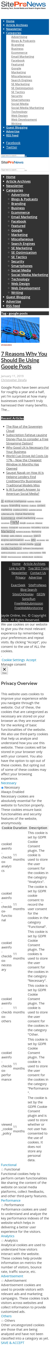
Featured (17, 64)
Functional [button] (9, 1165)
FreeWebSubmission (28, 603)
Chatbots (32, 505)
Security (17, 96)
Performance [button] (11, 1200)
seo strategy (41, 540)
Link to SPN (17, 568)
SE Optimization (22, 88)
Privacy (21, 577)
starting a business (8, 552)
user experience (22, 553)
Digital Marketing (25, 513)
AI (2, 501)
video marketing (35, 553)
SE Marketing (20, 84)
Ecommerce (19, 53)
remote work (28, 536)
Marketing (18, 72)
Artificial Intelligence (15, 501)
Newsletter (14, 29)
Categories (13, 33)
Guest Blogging (17, 127)
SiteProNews (37, 585)
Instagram (13, 527)
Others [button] (6, 1316)
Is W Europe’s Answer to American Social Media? (23, 491)
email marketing (25, 518)
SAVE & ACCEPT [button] (12, 1343)
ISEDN (41, 594)
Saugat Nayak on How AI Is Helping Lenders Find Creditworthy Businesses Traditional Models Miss (25, 478)
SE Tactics (18, 92)
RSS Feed (12, 135)
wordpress (38, 557)
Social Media (20, 104)
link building (36, 527)
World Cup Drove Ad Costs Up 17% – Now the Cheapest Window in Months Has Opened (27, 462)
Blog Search (28, 589)
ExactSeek (18, 585)
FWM (14, 522)
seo (33, 539)
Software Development (33, 548)
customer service (35, 510)
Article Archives (17, 25)
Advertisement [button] (12, 1276)
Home (10, 21)
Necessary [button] (8, 783)
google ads (30, 523)
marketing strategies (23, 532)
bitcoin (38, 501)
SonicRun (28, 599)
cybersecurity (7, 513)
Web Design (19, 116)
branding (14, 505)
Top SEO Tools (38, 568)
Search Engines (21, 80)
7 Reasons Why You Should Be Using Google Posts (24, 360)
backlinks (30, 501)
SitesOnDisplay (23, 594)
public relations (16, 536)
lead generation (25, 527)
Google (16, 68)
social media (26, 543)
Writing (16, 123)
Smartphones (20, 100)
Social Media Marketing (27, 108)
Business (17, 49)
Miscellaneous (21, 76)
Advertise (12, 131)
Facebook (18, 60)
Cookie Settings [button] (13, 660)
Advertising (19, 37)
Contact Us (38, 573)
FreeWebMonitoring (28, 608)
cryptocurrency (20, 509)
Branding (17, 45)
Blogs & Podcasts (23, 41)
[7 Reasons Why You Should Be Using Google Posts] (20, 341)
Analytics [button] (7, 1236)
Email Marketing (22, 56)
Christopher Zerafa (14, 380)
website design (27, 557)
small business (11, 544)
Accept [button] (31, 660)
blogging (4, 505)
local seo (45, 527)
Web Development (24, 119)
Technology (19, 112)
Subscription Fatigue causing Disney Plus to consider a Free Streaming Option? (27, 439)
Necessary (12, 787)
